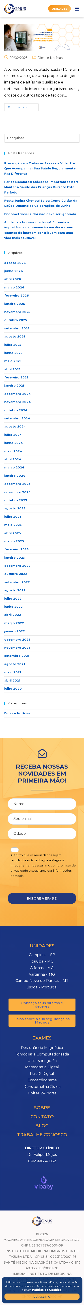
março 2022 (14, 623)
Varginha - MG (42, 974)
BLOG (42, 1125)
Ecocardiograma (42, 1080)
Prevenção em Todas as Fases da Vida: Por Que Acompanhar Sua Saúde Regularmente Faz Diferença (39, 168)
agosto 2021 (14, 664)
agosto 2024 (15, 426)
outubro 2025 (15, 320)
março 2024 (14, 467)
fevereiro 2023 (16, 549)
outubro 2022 (15, 574)
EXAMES (42, 1038)
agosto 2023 (15, 508)
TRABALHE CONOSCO (42, 1134)
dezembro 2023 (17, 484)
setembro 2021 (16, 655)
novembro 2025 (17, 312)
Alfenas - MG (42, 968)
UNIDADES (42, 945)
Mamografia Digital (42, 1067)
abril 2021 (12, 680)
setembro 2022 (17, 582)
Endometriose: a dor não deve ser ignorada (40, 214)
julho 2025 (12, 344)
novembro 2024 (17, 402)
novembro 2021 (17, 647)
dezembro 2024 (17, 394)
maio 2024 (13, 451)
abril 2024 (12, 459)
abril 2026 (12, 279)
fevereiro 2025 (16, 377)
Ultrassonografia (42, 1061)
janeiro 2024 (14, 475)
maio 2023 (13, 524)
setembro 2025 (17, 328)
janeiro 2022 (14, 631)
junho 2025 (13, 353)
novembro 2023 (17, 492)
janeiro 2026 (14, 304)
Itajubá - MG (41, 961)
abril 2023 (12, 533)
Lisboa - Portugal (42, 987)
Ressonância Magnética (42, 1048)
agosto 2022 (15, 590)
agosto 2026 (15, 263)
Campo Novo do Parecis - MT (42, 981)
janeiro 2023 (14, 557)
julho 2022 (13, 598)
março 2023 (14, 541)
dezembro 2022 (17, 565)
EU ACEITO (42, 1296)
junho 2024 (13, 443)
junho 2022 (13, 606)
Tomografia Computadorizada (42, 1054)
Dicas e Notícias (50, 58)
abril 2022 (12, 614)
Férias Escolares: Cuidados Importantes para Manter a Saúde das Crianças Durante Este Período (41, 187)
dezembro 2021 (17, 639)
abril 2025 (12, 369)
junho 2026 (13, 271)
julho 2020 (13, 688)
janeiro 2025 (14, 385)
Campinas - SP (42, 955)
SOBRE (42, 1107)
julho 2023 (13, 516)
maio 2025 (13, 361)
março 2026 (14, 287)
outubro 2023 (15, 500)
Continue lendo (23, 106)
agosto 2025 (14, 336)
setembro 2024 (17, 418)
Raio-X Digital (42, 1073)
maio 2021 (12, 672)
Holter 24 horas (42, 1093)
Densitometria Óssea (42, 1086)
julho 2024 (13, 434)
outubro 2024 (15, 410)
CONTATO (42, 1116)
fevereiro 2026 (16, 295)
